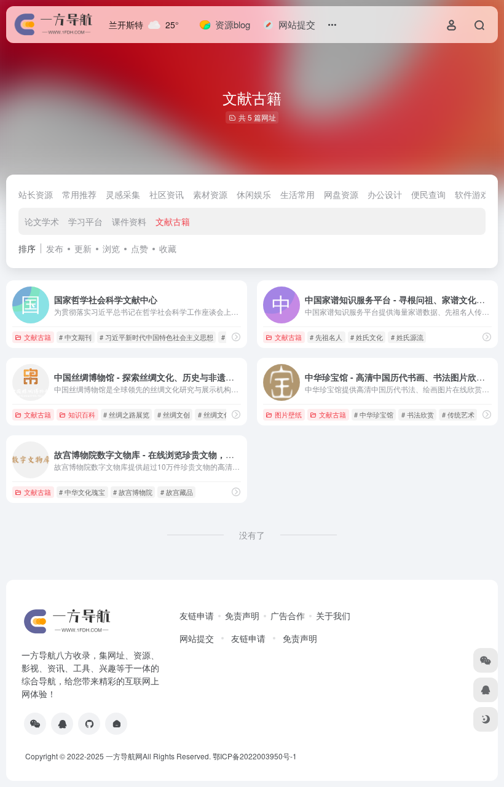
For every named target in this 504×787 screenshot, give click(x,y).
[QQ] (62, 724)
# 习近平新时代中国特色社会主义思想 (156, 337)
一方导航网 (124, 756)
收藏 (167, 248)
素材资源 (210, 194)
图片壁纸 (288, 414)
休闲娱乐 (254, 194)
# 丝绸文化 (214, 414)
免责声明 (242, 615)
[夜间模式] (485, 719)
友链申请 (196, 615)
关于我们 (333, 615)
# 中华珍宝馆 (373, 414)
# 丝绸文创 (173, 414)
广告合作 (287, 615)
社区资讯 (166, 194)
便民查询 (428, 194)
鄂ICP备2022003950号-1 (255, 756)
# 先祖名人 (326, 337)
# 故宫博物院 (132, 492)
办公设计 (385, 194)
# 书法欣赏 (417, 414)
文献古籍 (173, 221)
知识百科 (81, 414)
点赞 (139, 248)
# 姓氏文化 (366, 337)
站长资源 (35, 194)
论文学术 (42, 221)
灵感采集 (123, 194)
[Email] (116, 724)
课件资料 (129, 221)
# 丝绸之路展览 (126, 414)
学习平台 (85, 221)
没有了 (252, 535)
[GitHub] (89, 724)
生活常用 (297, 194)
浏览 (111, 248)
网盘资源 (341, 194)
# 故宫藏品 (176, 492)
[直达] (236, 337)
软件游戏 (472, 194)
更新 (83, 248)
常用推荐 (79, 194)
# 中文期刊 (75, 337)
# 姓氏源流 (407, 337)
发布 (54, 248)
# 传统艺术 (458, 414)
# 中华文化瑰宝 (82, 492)
